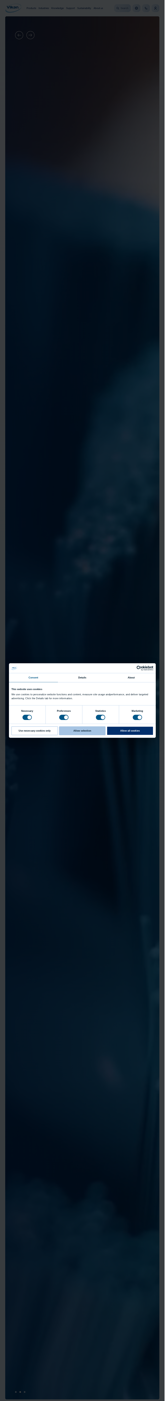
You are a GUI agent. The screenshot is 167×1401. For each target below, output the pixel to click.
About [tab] (131, 677)
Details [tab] (82, 677)
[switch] (63, 717)
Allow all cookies (130, 730)
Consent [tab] (33, 677)
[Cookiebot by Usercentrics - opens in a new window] (139, 668)
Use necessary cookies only (35, 730)
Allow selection (82, 730)
